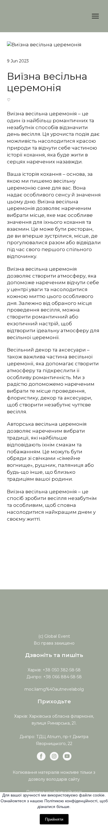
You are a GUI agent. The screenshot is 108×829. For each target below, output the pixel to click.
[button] (41, 756)
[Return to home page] (37, 16)
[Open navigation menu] (95, 16)
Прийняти (54, 819)
